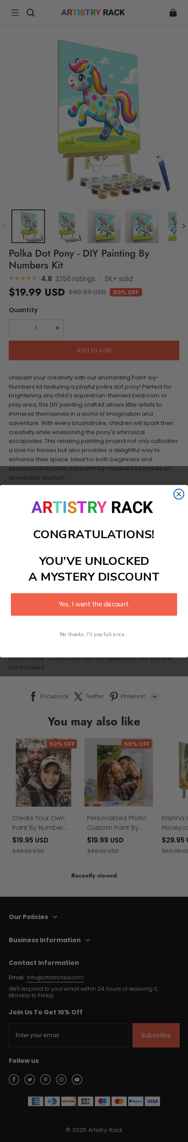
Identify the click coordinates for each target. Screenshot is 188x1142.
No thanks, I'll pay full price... (94, 634)
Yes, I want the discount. (94, 604)
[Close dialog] (179, 494)
